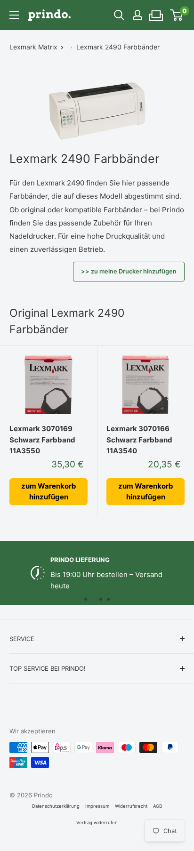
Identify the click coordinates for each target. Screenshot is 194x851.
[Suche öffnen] (119, 15)
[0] (177, 15)
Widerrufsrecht (131, 806)
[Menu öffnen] (14, 15)
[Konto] (137, 15)
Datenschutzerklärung (56, 806)
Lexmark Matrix (33, 47)
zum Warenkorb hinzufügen (48, 491)
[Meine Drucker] (156, 12)
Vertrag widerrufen (97, 822)
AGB (157, 806)
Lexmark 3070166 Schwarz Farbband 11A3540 (139, 439)
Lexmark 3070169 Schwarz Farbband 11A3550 (42, 439)
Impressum (97, 806)
